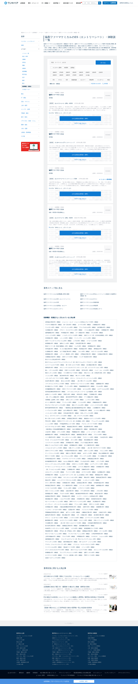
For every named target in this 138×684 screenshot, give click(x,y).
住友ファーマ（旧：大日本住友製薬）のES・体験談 (98, 335)
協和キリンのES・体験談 (67, 343)
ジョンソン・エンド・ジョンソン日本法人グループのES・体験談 (80, 322)
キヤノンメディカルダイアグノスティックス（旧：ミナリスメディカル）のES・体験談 (84, 367)
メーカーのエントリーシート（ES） (61, 640)
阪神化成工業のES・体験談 (103, 477)
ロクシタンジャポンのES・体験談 (72, 477)
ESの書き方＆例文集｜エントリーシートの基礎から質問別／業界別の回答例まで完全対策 (74, 597)
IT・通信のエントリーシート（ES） (61, 644)
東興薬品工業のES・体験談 (90, 531)
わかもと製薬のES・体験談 (71, 461)
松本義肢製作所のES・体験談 (53, 461)
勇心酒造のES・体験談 (68, 515)
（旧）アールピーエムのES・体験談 (55, 469)
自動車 (24, 68)
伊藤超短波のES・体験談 (99, 402)
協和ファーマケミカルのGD (51, 302)
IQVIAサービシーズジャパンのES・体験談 (82, 383)
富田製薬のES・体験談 (51, 474)
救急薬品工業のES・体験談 (74, 426)
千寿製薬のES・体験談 (85, 410)
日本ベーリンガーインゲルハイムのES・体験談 (58, 340)
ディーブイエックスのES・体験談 (54, 453)
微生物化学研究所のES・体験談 (84, 493)
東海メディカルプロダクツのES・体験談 (56, 445)
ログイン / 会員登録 (110, 3)
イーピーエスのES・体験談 (94, 340)
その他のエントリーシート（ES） (60, 664)
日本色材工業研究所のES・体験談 (97, 523)
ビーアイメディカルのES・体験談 (94, 517)
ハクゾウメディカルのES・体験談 (54, 442)
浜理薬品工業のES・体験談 (74, 418)
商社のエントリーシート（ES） (60, 642)
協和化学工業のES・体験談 (52, 515)
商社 (22, 94)
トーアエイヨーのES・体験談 (53, 410)
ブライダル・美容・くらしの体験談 (97, 656)
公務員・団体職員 (26, 132)
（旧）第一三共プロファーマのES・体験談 (99, 448)
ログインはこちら (79, 123)
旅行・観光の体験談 (93, 654)
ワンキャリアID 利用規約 (68, 675)
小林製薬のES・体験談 (107, 330)
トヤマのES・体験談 (76, 528)
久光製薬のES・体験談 (51, 351)
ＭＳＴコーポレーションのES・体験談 (55, 533)
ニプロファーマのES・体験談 (86, 488)
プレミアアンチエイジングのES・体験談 (71, 552)
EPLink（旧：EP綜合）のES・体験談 (70, 531)
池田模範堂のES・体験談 (52, 539)
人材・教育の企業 (20, 648)
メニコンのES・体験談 (51, 375)
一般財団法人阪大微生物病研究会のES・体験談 (78, 407)
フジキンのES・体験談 (69, 488)
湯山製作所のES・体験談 (91, 426)
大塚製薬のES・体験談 (99, 324)
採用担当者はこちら (52, 675)
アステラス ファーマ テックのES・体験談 (73, 458)
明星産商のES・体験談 (51, 531)
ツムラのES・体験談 (80, 346)
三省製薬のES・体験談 (73, 469)
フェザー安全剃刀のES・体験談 (88, 357)
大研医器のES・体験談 (68, 482)
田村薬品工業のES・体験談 (52, 485)
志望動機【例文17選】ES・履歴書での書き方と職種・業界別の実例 (66, 587)
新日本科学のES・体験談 (67, 375)
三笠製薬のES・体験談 (95, 394)
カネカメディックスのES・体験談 (54, 472)
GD (67, 80)
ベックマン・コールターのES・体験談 (55, 509)
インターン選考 (57, 67)
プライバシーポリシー (65, 672)
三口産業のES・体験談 (51, 523)
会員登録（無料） (83, 681)
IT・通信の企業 (20, 644)
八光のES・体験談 (50, 432)
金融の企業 (19, 638)
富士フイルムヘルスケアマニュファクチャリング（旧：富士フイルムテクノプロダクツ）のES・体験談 (73, 362)
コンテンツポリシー (109, 672)
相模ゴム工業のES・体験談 (73, 453)
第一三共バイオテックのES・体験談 (55, 418)
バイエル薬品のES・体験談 (91, 330)
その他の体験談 (92, 664)
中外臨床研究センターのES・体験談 (70, 424)
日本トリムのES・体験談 (91, 450)
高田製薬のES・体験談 (51, 493)
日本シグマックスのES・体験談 (89, 413)
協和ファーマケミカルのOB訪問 (89, 305)
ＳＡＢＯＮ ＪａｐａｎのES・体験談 (102, 536)
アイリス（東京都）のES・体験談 (72, 555)
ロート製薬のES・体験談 (82, 332)
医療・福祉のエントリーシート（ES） (62, 658)
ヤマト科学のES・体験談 (87, 491)
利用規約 (35, 672)
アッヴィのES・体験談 (71, 386)
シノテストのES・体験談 (92, 399)
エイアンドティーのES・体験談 (99, 464)
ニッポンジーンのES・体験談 (91, 480)
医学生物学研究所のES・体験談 (54, 407)
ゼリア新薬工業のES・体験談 (68, 351)
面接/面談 (74, 80)
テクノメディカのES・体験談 (88, 456)
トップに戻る (68, 623)
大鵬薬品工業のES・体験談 (89, 512)
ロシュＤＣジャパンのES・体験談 (71, 437)
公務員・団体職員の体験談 (94, 662)
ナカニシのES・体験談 (106, 450)
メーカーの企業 (20, 640)
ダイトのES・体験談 (76, 440)
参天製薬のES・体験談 (103, 327)
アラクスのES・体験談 (100, 434)
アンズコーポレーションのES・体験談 (79, 533)
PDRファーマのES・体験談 (91, 555)
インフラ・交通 (25, 109)
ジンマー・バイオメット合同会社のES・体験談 (90, 496)
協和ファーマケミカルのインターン (53, 308)
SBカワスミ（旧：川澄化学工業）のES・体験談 (97, 373)
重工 (23, 83)
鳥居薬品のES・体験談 (85, 348)
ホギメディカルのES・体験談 (99, 351)
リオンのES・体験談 (83, 351)
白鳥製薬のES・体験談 (102, 466)
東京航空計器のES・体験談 (98, 499)
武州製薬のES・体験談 (76, 445)
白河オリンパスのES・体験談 (80, 464)
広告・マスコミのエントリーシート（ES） (63, 646)
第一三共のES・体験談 (69, 324)
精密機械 (24, 71)
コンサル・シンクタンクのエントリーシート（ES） (65, 636)
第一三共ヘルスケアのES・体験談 (75, 365)
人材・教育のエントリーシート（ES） (62, 648)
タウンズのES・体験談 (63, 432)
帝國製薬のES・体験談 (78, 432)
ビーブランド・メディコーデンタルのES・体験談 (59, 504)
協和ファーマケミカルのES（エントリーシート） (57, 299)
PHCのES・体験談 (50, 421)
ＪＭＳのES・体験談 (102, 491)
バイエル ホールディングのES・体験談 (56, 448)
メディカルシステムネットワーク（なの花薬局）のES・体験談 (84, 391)
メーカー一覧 (25, 53)
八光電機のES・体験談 (99, 407)
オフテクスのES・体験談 (89, 472)
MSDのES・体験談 (82, 394)
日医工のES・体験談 (69, 394)
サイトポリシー (97, 672)
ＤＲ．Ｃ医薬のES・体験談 (84, 515)
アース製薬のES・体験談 (91, 397)
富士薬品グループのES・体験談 (54, 386)
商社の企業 (19, 642)
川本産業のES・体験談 (83, 499)
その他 (87, 75)
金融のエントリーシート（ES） (60, 638)
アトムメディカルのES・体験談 (100, 421)
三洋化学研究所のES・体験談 (99, 533)
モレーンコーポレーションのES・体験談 (56, 501)
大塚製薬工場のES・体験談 (52, 357)
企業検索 (22, 3)
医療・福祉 (24, 124)
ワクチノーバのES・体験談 (90, 437)
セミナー (83, 80)
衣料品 (24, 62)
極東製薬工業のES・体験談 (84, 434)
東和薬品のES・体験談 (100, 348)
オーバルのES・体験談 (105, 531)
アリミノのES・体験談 (80, 504)
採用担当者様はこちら (126, 3)
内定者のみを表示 (96, 83)
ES (54, 80)
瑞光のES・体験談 (50, 480)
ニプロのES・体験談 (79, 340)
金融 (22, 45)
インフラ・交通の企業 (22, 650)
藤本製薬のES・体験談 (51, 520)
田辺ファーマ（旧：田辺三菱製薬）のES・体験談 (59, 346)
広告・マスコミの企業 (22, 646)
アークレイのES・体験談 (69, 402)
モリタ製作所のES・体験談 (91, 445)
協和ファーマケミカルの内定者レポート (91, 308)
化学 (23, 77)
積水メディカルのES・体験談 (80, 405)
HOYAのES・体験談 (87, 370)
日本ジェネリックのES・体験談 (74, 399)
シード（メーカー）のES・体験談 (95, 432)
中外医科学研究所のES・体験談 (73, 450)
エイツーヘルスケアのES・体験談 (54, 365)
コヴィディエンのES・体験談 (69, 327)
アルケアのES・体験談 (68, 536)
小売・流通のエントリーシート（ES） (62, 660)
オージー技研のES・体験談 (52, 402)
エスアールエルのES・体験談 (105, 389)
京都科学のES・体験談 (88, 469)
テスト (60, 80)
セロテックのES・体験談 (90, 453)
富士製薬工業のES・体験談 (94, 365)
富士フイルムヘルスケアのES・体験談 (81, 549)
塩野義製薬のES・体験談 (52, 332)
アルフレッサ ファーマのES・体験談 (92, 424)
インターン (100, 80)
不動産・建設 (24, 113)
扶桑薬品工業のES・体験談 (69, 525)
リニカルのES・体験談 (84, 402)
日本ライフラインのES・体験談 (54, 450)
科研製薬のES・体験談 (51, 343)
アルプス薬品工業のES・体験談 (89, 442)
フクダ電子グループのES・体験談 (72, 373)
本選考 (66, 67)
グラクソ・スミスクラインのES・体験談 (71, 330)
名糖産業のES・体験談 (102, 507)
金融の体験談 (91, 638)
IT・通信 (23, 97)
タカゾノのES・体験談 (85, 520)
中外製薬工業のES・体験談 (67, 434)
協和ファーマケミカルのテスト (88, 299)
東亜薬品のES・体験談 (101, 474)
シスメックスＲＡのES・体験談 (99, 405)
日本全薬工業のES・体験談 (71, 413)
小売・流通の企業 (20, 660)
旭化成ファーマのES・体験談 (71, 547)
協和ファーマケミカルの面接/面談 (89, 302)
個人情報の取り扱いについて (48, 672)
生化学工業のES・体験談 (52, 381)
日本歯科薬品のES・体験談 (101, 482)
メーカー (23, 49)
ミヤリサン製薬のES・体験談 (86, 466)
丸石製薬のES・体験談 (103, 472)
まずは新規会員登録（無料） (80, 118)
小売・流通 (24, 128)
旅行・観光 (24, 117)
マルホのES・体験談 (102, 386)
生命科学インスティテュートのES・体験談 (57, 528)
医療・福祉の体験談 (93, 658)
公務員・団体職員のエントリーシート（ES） (63, 662)
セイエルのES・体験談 (89, 389)
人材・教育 (24, 105)
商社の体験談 (91, 642)
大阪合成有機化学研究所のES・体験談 (70, 507)
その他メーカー (26, 89)
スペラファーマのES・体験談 (53, 555)
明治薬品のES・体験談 (68, 496)
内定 (108, 80)
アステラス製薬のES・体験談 (53, 324)
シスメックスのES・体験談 (52, 335)
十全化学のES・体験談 (106, 437)
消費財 (24, 59)
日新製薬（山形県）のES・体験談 (54, 399)
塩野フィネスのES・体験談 (91, 552)
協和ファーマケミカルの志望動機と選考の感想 (56, 294)
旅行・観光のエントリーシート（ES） (62, 654)
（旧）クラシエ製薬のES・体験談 (54, 397)
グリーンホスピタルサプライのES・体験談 (57, 549)
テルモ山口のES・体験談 (87, 461)
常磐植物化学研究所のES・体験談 (54, 512)
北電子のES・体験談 (88, 507)
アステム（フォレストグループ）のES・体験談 (58, 544)
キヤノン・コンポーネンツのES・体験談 (56, 517)
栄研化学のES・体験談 (51, 367)
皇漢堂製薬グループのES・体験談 (93, 528)
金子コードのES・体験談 (73, 512)
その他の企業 (19, 664)
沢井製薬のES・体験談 (72, 442)
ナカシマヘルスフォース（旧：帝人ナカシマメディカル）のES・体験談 (81, 539)
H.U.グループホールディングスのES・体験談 (57, 405)
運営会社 (21, 672)
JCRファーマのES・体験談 (96, 504)
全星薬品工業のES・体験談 (84, 482)
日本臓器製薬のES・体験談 (52, 389)
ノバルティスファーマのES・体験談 (72, 335)
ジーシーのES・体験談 (88, 547)
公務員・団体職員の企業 (22, 662)
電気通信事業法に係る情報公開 (82, 672)
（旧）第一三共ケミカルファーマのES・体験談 (73, 523)
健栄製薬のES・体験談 (51, 434)
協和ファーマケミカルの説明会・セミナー (55, 305)
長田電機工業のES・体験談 (86, 525)
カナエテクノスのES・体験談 (53, 477)
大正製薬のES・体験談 (51, 330)
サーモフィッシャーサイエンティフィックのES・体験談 (60, 466)
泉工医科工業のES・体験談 (101, 515)
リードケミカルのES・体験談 (53, 547)
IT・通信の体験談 (92, 644)
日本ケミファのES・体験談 (69, 357)
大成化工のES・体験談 (105, 512)
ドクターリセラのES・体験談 (53, 488)
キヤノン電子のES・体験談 (52, 482)
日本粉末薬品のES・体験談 (52, 458)
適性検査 (78, 3)
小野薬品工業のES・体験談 (88, 354)
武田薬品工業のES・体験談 (52, 322)
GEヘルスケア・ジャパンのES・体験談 (90, 541)
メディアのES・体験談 (102, 461)
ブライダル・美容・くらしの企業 (24, 656)
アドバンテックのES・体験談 (53, 541)
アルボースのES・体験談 (67, 493)
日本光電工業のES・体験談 (83, 343)
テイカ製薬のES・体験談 (105, 456)
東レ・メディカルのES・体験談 (54, 370)
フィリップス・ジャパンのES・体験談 (85, 338)
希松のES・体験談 (89, 477)
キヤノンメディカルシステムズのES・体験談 (57, 464)
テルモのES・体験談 (97, 332)
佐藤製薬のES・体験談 (102, 383)
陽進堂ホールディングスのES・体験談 (94, 418)
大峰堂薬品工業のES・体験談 (95, 458)
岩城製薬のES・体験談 (51, 552)
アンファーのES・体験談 (73, 472)
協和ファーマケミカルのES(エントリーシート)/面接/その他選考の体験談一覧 (98, 295)
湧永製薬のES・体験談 (51, 499)
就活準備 (56, 3)
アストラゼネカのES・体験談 (87, 327)
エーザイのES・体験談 (84, 324)
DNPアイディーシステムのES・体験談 (80, 501)
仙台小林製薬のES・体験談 (79, 429)
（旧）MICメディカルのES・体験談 (87, 381)
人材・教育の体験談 (93, 648)
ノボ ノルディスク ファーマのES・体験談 (56, 378)
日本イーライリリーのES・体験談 (71, 389)
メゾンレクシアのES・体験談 (90, 509)
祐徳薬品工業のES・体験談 (52, 496)
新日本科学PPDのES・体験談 (74, 397)
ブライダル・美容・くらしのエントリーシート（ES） (66, 656)
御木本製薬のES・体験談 (70, 541)
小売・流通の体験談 (93, 660)
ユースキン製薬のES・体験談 (102, 410)
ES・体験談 (45, 3)
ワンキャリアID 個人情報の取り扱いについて (89, 675)
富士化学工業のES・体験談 (52, 525)
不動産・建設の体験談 (93, 652)
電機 (23, 65)
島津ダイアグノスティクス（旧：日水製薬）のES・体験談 (73, 421)
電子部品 (24, 74)
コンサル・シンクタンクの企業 (24, 636)
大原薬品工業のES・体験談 (105, 354)
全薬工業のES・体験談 (72, 491)
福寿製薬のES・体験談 (102, 485)
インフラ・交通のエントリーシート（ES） (63, 650)
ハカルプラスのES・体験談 (67, 499)
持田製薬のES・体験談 (94, 346)
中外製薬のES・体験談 (67, 332)
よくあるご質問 (40, 675)
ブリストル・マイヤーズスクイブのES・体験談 (86, 544)
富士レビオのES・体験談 (68, 381)
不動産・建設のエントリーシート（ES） (62, 652)
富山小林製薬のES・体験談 (106, 453)
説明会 (72, 67)
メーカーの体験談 (92, 640)
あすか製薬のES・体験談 (70, 410)
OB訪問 (91, 80)
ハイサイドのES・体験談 (76, 517)
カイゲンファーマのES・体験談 (68, 520)
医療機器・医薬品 (26, 86)
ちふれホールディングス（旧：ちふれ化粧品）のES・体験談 (76, 474)
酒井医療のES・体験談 (95, 429)
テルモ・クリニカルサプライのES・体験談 (57, 440)
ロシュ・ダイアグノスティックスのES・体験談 (58, 415)
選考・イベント (32, 3)
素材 (23, 80)
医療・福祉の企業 (20, 658)
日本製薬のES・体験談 (51, 507)
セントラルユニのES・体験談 (69, 456)
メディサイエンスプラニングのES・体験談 (57, 383)
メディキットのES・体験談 (86, 485)
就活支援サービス (68, 3)
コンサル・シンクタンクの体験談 (96, 636)
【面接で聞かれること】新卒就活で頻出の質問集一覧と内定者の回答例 (68, 607)
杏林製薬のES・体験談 (51, 354)
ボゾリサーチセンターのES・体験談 (55, 426)
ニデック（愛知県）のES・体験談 (69, 354)
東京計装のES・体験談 (101, 493)
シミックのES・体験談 (66, 338)
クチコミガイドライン (124, 672)
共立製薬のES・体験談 (99, 501)
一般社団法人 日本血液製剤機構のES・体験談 (58, 429)
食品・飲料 (25, 56)
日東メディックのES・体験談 (77, 448)
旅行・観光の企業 (20, 654)
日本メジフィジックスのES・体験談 (104, 520)
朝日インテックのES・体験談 (53, 373)
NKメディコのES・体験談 (83, 375)
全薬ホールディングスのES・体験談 (55, 558)
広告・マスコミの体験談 (94, 646)
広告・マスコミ (25, 101)
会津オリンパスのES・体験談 (53, 394)
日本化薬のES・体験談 (51, 348)
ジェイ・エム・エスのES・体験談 (104, 370)
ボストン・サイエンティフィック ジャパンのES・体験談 (86, 378)
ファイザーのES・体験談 (52, 327)
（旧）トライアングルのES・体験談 (83, 415)
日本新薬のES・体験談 (51, 338)
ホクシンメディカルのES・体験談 (103, 549)
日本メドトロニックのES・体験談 (54, 491)
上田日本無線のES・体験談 (52, 536)
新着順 (106, 83)
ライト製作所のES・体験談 (69, 485)
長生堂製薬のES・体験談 (91, 440)
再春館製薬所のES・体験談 (86, 386)
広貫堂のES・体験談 (74, 509)
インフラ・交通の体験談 (94, 650)
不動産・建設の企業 (21, 652)
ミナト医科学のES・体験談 (52, 437)
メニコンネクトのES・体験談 (53, 413)
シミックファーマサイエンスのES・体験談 (69, 480)
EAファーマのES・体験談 (52, 456)
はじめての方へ (12, 672)
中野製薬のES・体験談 (83, 536)
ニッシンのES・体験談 (51, 424)
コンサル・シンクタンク (28, 41)
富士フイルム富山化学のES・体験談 (55, 359)
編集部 (28, 672)
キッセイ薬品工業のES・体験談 (68, 348)
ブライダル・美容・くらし (28, 121)
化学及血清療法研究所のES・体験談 (55, 391)
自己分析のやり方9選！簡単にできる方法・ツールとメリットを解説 (67, 576)
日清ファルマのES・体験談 (72, 370)
